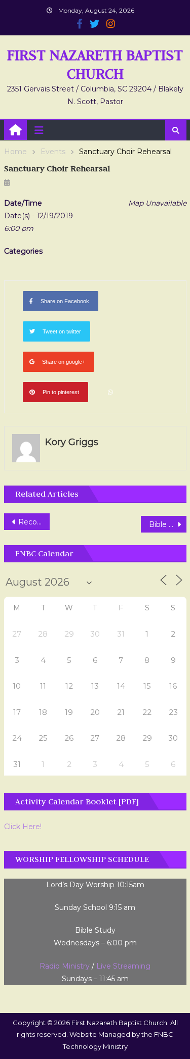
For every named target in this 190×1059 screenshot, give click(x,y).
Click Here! (23, 826)
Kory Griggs (71, 442)
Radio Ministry (65, 966)
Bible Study (167, 524)
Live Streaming (123, 966)
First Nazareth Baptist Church (95, 64)
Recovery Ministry (34, 521)
